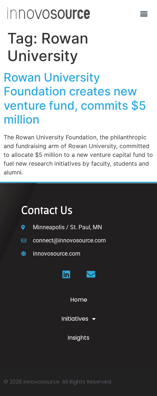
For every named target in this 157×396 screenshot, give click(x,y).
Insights (78, 337)
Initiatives (74, 318)
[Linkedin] (66, 274)
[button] (144, 13)
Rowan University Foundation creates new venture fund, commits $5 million (75, 98)
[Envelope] (91, 274)
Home (78, 299)
